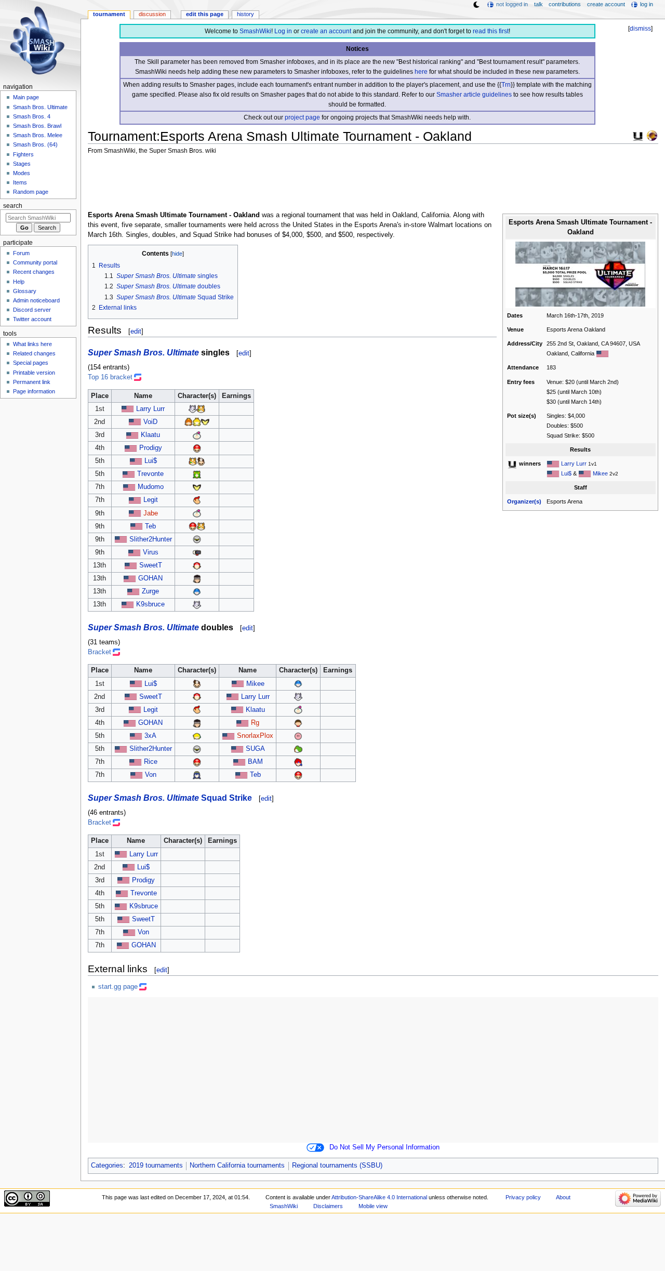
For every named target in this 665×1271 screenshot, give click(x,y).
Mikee (600, 473)
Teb (150, 526)
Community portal (35, 262)
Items (20, 182)
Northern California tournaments (237, 1165)
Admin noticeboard (36, 300)
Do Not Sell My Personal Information (384, 1147)
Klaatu (150, 435)
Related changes (34, 353)
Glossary (24, 291)
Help (18, 282)
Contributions (565, 4)
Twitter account (32, 319)
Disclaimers (328, 1206)
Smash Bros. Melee (37, 135)
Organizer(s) (524, 501)
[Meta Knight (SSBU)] (197, 539)
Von (150, 774)
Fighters (23, 154)
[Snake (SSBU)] (197, 578)
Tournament (109, 14)
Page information (34, 391)
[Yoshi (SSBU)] (298, 748)
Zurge (150, 591)
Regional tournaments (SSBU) (337, 1165)
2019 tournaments (156, 1165)
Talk (538, 4)
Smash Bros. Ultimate (40, 107)
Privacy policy (523, 1197)
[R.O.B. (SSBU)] (197, 552)
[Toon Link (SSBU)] (197, 735)
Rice (150, 761)
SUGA (255, 748)
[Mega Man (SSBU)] (197, 591)
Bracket (99, 652)
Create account (606, 4)
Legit (150, 500)
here (421, 71)
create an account (326, 31)
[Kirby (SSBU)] (298, 735)
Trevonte (150, 474)
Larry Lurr (574, 463)
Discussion (152, 14)
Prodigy (150, 448)
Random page (30, 192)
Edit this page (204, 14)
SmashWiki (255, 31)
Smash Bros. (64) (35, 144)
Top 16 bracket (110, 377)
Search (12, 206)
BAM (255, 761)
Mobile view (373, 1206)
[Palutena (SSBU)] (197, 474)
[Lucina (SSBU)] (197, 774)
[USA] (602, 353)
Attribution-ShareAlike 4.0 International (379, 1197)
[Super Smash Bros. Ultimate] (638, 135)
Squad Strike (226, 797)
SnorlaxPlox (255, 735)
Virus (150, 552)
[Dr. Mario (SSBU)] (201, 461)
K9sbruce (150, 604)
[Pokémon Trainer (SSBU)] (197, 565)
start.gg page (118, 986)
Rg (255, 722)
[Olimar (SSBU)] (197, 435)
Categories (107, 1165)
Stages (22, 164)
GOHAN (150, 578)
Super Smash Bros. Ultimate (143, 352)
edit (135, 331)
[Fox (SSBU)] (201, 409)
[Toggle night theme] (476, 4)
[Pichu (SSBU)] (205, 422)
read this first (491, 31)
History (245, 14)
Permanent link (31, 382)
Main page (26, 97)
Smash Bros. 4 (31, 116)
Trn (506, 84)
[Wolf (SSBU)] (193, 409)
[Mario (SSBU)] (197, 448)
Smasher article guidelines (474, 94)
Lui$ (566, 473)
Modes (21, 173)
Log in (283, 31)
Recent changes (34, 272)
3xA (150, 735)
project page (302, 117)
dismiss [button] (640, 28)
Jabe (150, 513)
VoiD (150, 422)
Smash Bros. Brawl (37, 126)
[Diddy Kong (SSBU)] (197, 500)
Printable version (34, 372)
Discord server (32, 310)
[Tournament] (652, 135)
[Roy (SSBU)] (298, 761)
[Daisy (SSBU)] (188, 422)
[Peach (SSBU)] (197, 422)
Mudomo (151, 487)
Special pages (30, 363)
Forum (21, 253)
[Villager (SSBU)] (298, 722)
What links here (32, 344)
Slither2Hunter (150, 539)
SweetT (150, 565)
